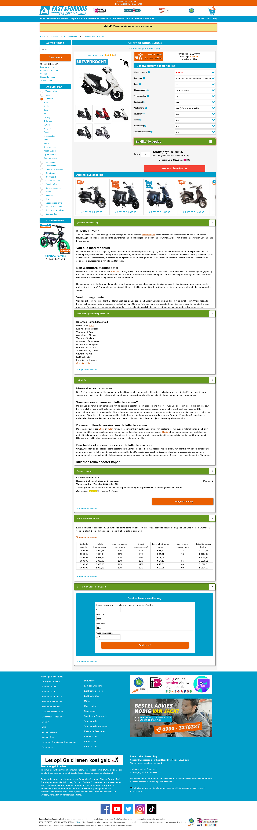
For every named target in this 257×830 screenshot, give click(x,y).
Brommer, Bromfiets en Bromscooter (59, 742)
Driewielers (106, 18)
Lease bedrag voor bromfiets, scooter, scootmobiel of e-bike (124, 605)
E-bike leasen (90, 746)
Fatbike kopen (91, 736)
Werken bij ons (52, 91)
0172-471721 (128, 2)
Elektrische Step (91, 696)
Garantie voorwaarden (52, 711)
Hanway (47, 117)
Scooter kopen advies (55, 210)
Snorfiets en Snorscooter (96, 716)
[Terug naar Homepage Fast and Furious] (63, 10)
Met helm (100, 623)
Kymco (47, 125)
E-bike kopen (90, 741)
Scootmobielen (46, 80)
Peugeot (47, 128)
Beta (46, 110)
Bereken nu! (145, 645)
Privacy (78, 822)
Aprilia (46, 106)
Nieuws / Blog (51, 214)
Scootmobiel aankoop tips (96, 726)
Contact (200, 18)
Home (42, 37)
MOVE (87, 701)
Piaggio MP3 (51, 184)
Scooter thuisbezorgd (140, 760)
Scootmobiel (92, 18)
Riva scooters (49, 136)
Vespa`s (43, 74)
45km (110, 429)
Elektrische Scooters (49, 70)
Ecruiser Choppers (93, 686)
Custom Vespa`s (49, 732)
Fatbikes (49, 195)
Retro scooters (50, 147)
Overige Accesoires (105, 633)
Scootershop (90, 711)
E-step (129, 18)
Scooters (51, 18)
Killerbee (54, 37)
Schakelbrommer (47, 77)
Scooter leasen (77, 773)
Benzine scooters (47, 67)
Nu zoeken (56, 57)
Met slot (100, 614)
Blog (215, 18)
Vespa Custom (50, 151)
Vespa (73, 18)
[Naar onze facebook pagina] (105, 809)
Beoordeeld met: (96, 55)
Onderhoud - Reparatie (53, 717)
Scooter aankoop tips (52, 701)
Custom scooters (53, 180)
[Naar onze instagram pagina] (140, 809)
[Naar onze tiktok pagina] (151, 809)
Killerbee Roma (70, 37)
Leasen (147, 18)
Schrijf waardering (183, 501)
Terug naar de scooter (86, 369)
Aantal (137, 154)
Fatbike (81, 18)
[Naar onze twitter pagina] (128, 809)
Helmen (138, 18)
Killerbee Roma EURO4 (93, 37)
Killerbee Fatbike (55, 256)
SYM (46, 140)
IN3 (153, 18)
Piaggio (47, 132)
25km (101, 429)
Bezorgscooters (50, 158)
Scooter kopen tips (54, 206)
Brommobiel (119, 18)
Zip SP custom (50, 154)
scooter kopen (148, 234)
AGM (46, 102)
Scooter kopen (48, 691)
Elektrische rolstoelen (55, 169)
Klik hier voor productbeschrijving (144, 48)
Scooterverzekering (54, 203)
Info (209, 18)
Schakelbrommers (53, 188)
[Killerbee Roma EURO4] (102, 82)
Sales (43, 18)
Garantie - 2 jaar (84, 363)
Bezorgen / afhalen (51, 681)
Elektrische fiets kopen (94, 731)
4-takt (91, 325)
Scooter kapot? (49, 686)
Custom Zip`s (48, 737)
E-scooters (62, 18)
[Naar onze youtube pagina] (117, 809)
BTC (45, 114)
